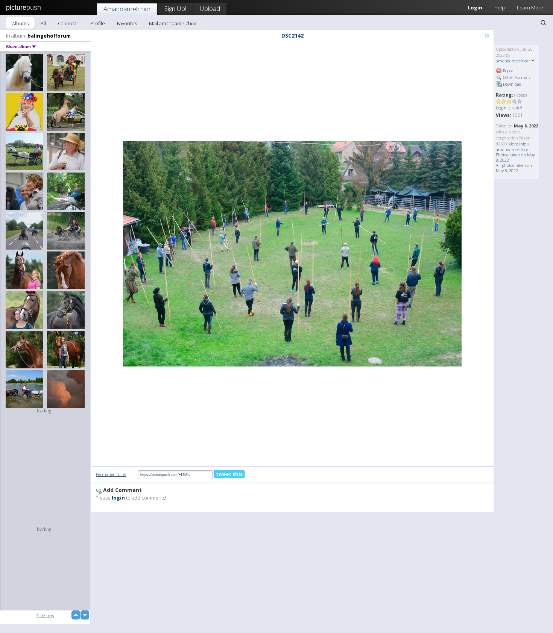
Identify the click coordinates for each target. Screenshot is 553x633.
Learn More (530, 7)
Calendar (68, 23)
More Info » (518, 144)
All (43, 23)
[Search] (543, 23)
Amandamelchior (127, 9)
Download (511, 84)
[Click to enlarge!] (292, 253)
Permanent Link (111, 474)
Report (508, 70)
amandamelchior (512, 61)
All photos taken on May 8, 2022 (514, 167)
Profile (97, 23)
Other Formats (516, 77)
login (118, 497)
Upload (210, 8)
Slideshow (45, 615)
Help (499, 7)
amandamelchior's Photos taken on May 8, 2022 (515, 155)
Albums (20, 23)
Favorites (127, 23)
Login (475, 7)
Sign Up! (175, 8)
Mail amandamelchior (173, 23)
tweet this (229, 474)
